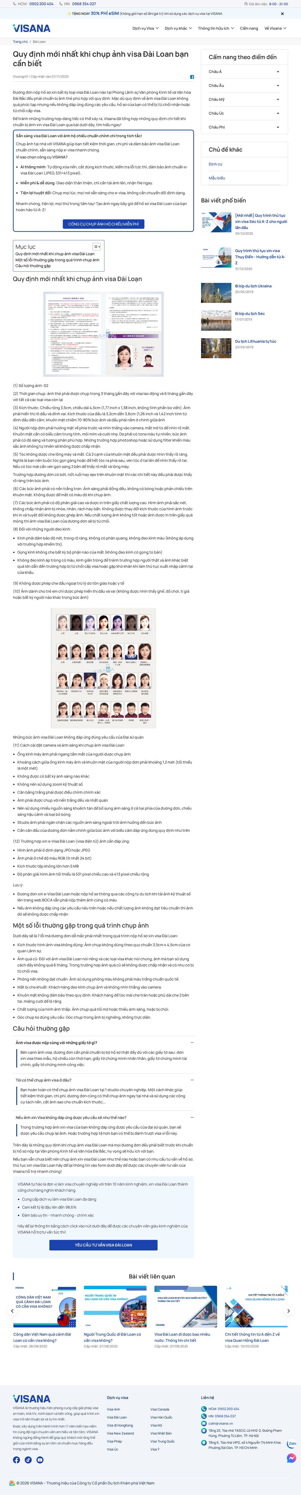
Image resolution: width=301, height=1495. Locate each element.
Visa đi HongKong (120, 1425)
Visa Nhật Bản (161, 1433)
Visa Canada (159, 1409)
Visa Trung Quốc (162, 1441)
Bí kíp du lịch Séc (250, 313)
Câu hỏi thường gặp (33, 265)
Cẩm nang (249, 28)
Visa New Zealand (120, 1433)
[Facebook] (16, 1459)
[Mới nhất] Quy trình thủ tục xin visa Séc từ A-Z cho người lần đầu (261, 221)
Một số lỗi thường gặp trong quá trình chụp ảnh (57, 259)
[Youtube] (40, 1459)
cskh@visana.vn (221, 1423)
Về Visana (273, 28)
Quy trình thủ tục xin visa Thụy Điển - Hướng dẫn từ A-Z (260, 256)
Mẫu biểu (217, 178)
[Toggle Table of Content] (94, 247)
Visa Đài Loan (117, 1417)
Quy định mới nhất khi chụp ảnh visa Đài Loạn (55, 253)
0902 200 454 (41, 3)
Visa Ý (154, 1449)
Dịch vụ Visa (143, 28)
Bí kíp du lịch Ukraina (253, 286)
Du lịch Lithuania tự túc (255, 341)
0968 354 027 (84, 3)
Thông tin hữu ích (213, 28)
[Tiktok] (28, 1459)
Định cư (215, 164)
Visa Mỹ (156, 1425)
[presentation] (12, 1310)
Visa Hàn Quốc (161, 1417)
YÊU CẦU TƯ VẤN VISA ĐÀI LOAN (103, 1245)
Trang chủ (20, 41)
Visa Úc (112, 1449)
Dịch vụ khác (176, 28)
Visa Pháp (114, 1441)
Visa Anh (113, 1409)
